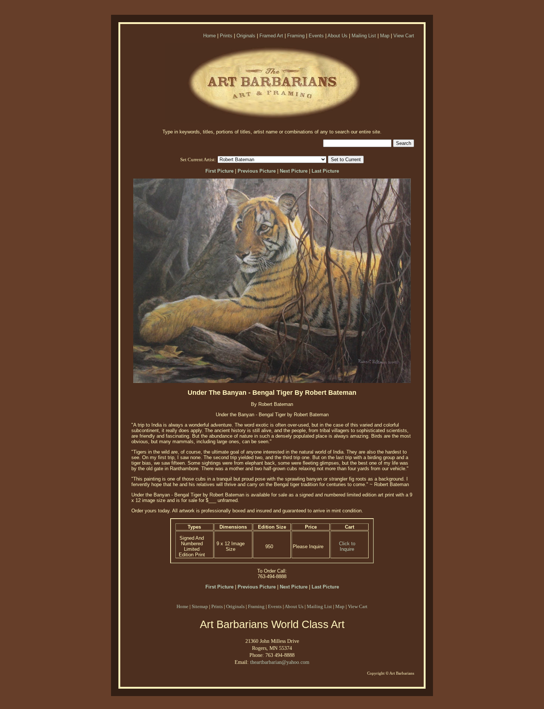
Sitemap (200, 606)
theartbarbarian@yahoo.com (279, 662)
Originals (245, 35)
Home (209, 35)
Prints (226, 35)
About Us (337, 35)
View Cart (403, 35)
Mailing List (364, 35)
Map (384, 35)
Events (316, 35)
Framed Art (271, 35)
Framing (296, 35)
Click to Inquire (347, 546)
